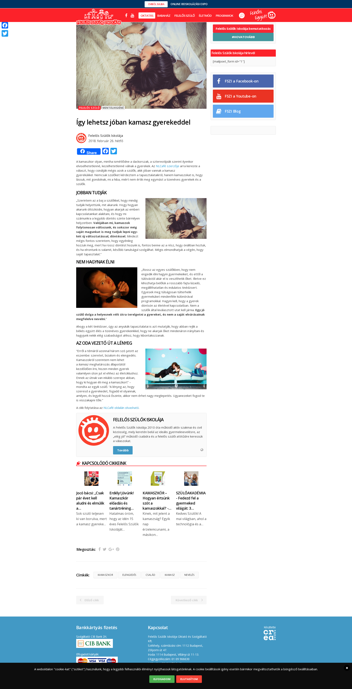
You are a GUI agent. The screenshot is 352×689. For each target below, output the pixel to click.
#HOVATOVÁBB (243, 37)
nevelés (189, 575)
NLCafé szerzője (167, 166)
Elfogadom (161, 679)
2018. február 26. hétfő (105, 141)
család (150, 575)
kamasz (170, 575)
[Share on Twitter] (105, 549)
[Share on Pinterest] (117, 549)
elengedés (129, 575)
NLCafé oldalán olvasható (121, 408)
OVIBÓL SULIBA (156, 4)
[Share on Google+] (111, 549)
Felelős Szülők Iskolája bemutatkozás (243, 28)
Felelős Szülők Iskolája (105, 135)
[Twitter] (5, 33)
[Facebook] (5, 25)
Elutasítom (189, 679)
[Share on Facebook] (99, 549)
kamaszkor (105, 575)
